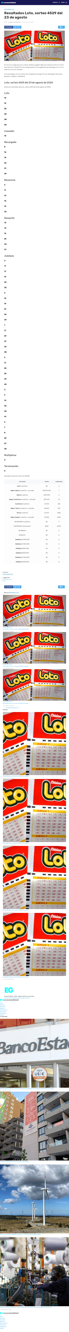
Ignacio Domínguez (15, 22)
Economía (2, 1006)
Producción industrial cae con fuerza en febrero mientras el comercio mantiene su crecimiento (26, 1307)
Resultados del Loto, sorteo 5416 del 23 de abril (16, 629)
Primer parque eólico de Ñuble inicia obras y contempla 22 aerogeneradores (20, 1234)
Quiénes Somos (8, 998)
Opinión (2, 1015)
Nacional (2, 1005)
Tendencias (3, 1013)
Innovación (3, 1011)
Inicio (1, 1003)
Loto (4, 581)
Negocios (2, 1008)
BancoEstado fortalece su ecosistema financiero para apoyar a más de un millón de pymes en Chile (27, 1088)
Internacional (3, 1010)
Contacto (27, 998)
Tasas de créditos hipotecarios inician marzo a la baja (14, 1161)
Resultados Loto (9, 9)
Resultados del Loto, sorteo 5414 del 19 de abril (15, 703)
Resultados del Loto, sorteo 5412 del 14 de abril (15, 977)
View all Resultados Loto (12, 707)
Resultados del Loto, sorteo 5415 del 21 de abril (15, 666)
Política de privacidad (18, 998)
